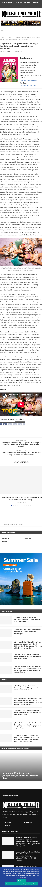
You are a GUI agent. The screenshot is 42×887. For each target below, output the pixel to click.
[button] (1, 486)
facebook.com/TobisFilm (28, 85)
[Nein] (38, 877)
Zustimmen (21, 881)
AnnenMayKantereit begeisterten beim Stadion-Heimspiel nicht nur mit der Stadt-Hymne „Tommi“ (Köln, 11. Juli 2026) (28, 855)
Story (22, 432)
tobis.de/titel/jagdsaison (28, 80)
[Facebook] (18, 5)
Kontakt (19, 2)
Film (10, 37)
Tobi (8, 51)
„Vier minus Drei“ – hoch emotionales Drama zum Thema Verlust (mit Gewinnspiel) (27, 632)
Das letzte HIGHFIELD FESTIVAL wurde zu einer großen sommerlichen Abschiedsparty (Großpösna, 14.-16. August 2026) (28, 841)
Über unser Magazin (8, 2)
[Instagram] (21, 5)
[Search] (40, 31)
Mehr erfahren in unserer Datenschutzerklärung (21, 884)
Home (2, 37)
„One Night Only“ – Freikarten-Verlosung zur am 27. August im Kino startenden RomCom (27, 619)
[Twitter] (23, 5)
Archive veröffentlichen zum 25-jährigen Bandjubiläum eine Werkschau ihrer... (21, 775)
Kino (8, 432)
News (15, 432)
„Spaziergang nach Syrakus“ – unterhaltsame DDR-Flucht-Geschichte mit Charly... (21, 498)
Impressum (27, 2)
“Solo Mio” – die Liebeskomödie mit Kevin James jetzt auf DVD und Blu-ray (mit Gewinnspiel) (27, 656)
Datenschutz (36, 2)
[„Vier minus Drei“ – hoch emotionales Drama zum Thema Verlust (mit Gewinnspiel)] (6, 633)
